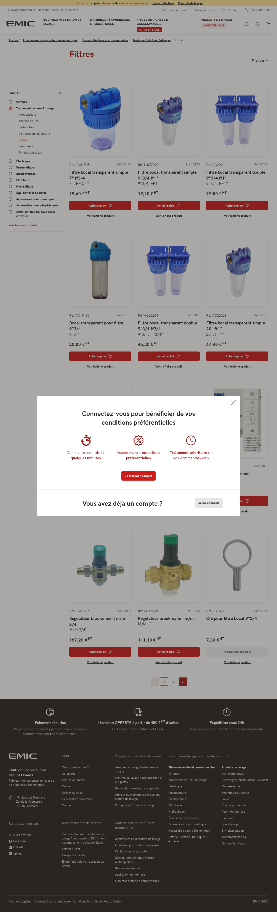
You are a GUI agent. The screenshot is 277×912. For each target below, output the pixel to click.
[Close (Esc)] (233, 402)
